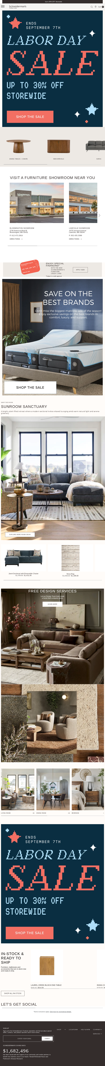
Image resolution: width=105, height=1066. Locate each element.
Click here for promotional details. (60, 1012)
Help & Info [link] (85, 1029)
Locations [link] (73, 1029)
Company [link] (97, 1029)
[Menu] (5, 7)
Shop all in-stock (12, 993)
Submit (47, 1038)
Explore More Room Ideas (20, 534)
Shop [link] (59, 1029)
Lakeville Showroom (79, 228)
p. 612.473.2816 (16, 235)
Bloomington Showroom (22, 228)
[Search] (91, 6)
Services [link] (96, 1034)
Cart (100, 7)
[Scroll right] (98, 215)
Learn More (52, 604)
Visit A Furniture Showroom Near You (52, 178)
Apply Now (80, 270)
